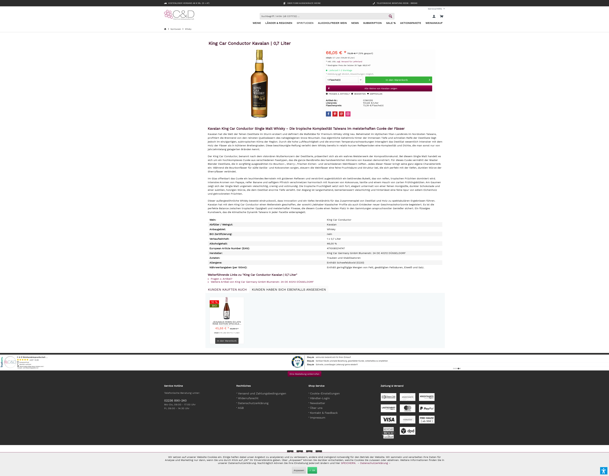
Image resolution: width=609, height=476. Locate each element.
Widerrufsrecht (248, 398)
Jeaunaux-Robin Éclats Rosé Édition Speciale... (227, 323)
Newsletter (317, 403)
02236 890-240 (175, 400)
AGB (241, 407)
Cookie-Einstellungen (325, 393)
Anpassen (299, 470)
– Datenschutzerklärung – (374, 463)
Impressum (317, 417)
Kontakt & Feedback (324, 412)
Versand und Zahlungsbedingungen (262, 393)
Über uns (316, 407)
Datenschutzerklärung (253, 403)
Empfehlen (375, 94)
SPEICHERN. (349, 463)
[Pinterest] (334, 114)
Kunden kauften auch (227, 289)
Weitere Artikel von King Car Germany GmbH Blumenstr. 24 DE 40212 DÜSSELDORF (262, 281)
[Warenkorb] (441, 16)
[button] (603, 470)
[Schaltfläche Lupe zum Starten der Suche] (390, 16)
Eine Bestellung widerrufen (304, 374)
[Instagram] (347, 114)
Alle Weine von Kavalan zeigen (380, 88)
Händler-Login (320, 398)
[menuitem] (435, 9)
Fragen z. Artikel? (339, 94)
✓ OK (312, 470)
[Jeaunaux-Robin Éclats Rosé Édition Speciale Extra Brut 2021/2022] (227, 308)
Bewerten (360, 94)
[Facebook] (328, 114)
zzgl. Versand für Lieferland (349, 61)
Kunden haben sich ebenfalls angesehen (289, 289)
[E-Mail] (341, 114)
